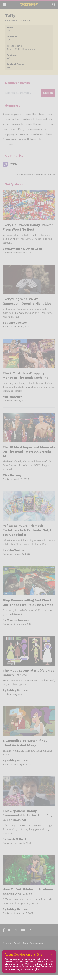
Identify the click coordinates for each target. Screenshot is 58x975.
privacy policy (42, 964)
